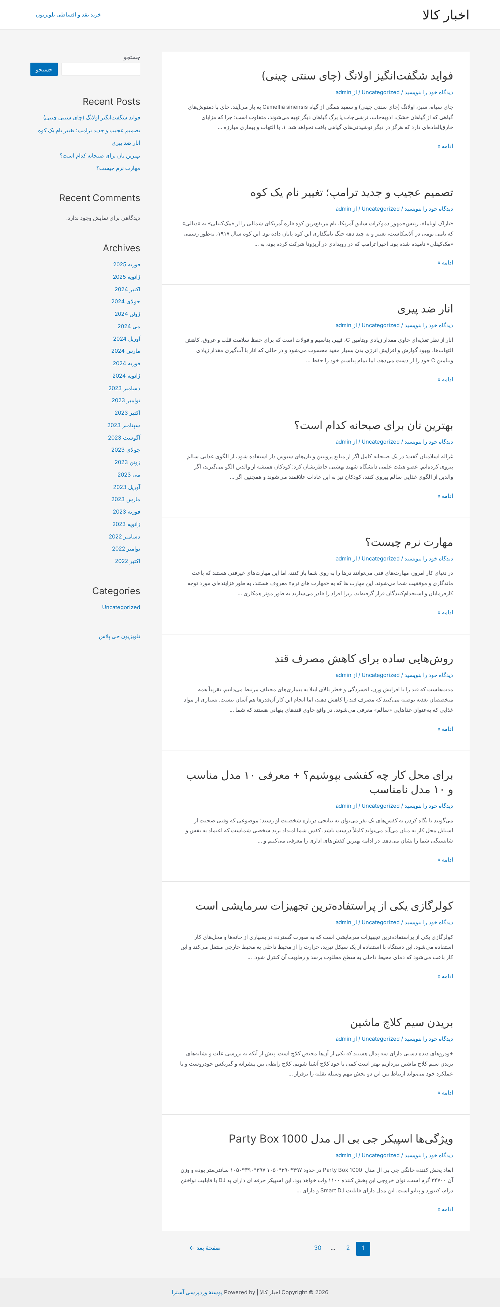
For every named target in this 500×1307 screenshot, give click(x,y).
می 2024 (128, 326)
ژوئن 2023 (127, 462)
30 (317, 1247)
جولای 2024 (125, 301)
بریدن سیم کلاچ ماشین (401, 1022)
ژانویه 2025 (126, 276)
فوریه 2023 (126, 511)
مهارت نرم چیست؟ (409, 541)
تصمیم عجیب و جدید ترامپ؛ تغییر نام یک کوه (351, 192)
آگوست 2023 (124, 437)
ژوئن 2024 (127, 313)
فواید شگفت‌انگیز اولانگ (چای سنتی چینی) (357, 75)
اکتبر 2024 (127, 289)
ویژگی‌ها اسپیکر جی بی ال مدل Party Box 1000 (341, 1138)
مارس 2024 (125, 350)
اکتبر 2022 (127, 561)
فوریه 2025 (126, 264)
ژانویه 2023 (126, 524)
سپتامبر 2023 (123, 425)
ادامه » (445, 145)
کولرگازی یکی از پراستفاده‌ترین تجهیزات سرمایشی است (324, 905)
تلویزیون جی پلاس (119, 636)
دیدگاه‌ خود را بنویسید (428, 92)
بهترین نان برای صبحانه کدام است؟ (373, 425)
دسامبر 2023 (124, 388)
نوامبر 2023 (126, 400)
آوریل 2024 (126, 338)
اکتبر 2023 (127, 412)
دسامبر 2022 (124, 536)
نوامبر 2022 (126, 548)
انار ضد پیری (425, 308)
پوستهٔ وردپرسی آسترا (197, 1292)
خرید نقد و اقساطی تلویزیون (68, 14)
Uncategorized (381, 92)
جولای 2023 (125, 449)
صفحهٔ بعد (205, 1247)
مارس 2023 (125, 499)
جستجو (132, 56)
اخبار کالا (446, 14)
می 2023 (128, 474)
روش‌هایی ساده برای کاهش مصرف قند (364, 658)
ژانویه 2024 (126, 375)
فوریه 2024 (126, 363)
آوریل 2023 (126, 487)
